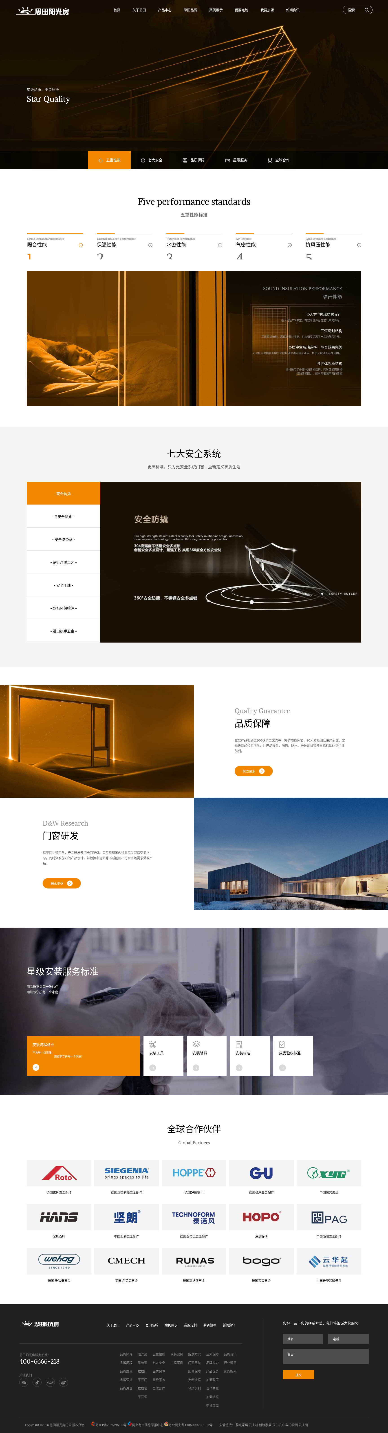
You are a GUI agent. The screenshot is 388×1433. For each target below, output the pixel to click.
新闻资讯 (293, 9)
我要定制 (241, 9)
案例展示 (216, 9)
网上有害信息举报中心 (147, 1425)
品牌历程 (126, 1363)
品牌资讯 (230, 1354)
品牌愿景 (126, 1371)
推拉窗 (142, 1388)
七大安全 (155, 159)
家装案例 (176, 1354)
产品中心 (165, 9)
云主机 (253, 1425)
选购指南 (230, 1371)
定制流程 (194, 1380)
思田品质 (190, 9)
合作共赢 (212, 1388)
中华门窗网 (290, 1425)
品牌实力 (212, 1363)
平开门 (142, 1380)
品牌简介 (126, 1354)
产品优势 (212, 1371)
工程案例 (176, 1363)
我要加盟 (267, 9)
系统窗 (142, 1363)
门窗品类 (194, 1363)
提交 (298, 1375)
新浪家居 (265, 1425)
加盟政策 (212, 1380)
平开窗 (142, 1397)
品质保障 (197, 159)
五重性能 (113, 159)
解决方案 (194, 1354)
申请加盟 (212, 1405)
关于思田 (139, 9)
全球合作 (282, 159)
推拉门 (142, 1371)
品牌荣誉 (126, 1380)
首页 (117, 9)
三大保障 (212, 1354)
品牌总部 (126, 1388)
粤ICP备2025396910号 (111, 1425)
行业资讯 (230, 1363)
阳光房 (142, 1354)
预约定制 (194, 1388)
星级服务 (240, 159)
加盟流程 (212, 1397)
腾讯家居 (242, 1425)
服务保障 (194, 1371)
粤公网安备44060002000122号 (191, 1425)
